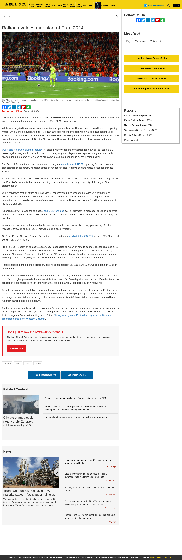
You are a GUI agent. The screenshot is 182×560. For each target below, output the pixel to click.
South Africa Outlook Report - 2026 (140, 130)
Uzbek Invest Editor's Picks (151, 68)
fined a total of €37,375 (80, 236)
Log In (176, 5)
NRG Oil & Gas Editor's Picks (151, 78)
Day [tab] (128, 41)
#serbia (27, 363)
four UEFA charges (54, 211)
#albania (38, 363)
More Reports (130, 140)
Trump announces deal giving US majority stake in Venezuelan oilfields (29, 492)
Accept (153, 557)
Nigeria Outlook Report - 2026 (138, 125)
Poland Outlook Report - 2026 (138, 115)
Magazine (104, 5)
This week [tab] (140, 41)
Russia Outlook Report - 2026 (138, 135)
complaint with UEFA (72, 164)
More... (113, 5)
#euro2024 (7, 363)
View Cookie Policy (165, 557)
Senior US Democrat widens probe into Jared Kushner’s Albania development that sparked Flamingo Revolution (75, 408)
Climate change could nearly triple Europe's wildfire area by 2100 (18, 421)
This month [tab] (156, 41)
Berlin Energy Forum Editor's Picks (151, 88)
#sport (18, 363)
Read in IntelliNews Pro (44, 375)
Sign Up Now (16, 348)
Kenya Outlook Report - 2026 (138, 120)
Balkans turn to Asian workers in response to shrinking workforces (76, 417)
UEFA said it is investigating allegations (23, 149)
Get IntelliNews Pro (77, 375)
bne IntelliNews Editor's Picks (152, 58)
